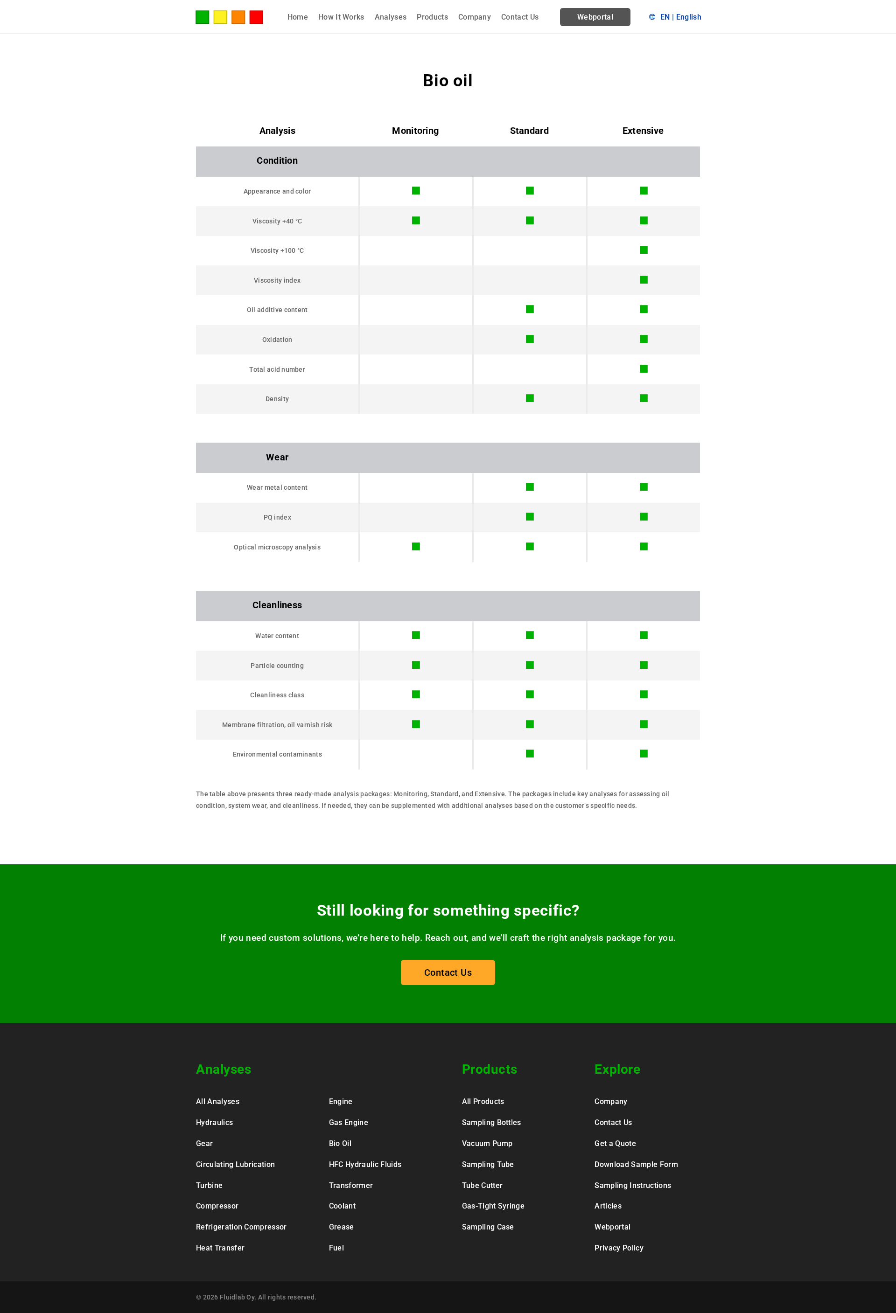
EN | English (680, 17)
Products (432, 17)
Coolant (342, 1206)
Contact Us (520, 17)
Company (474, 17)
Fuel (336, 1248)
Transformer (351, 1185)
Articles (608, 1206)
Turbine (209, 1185)
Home (297, 17)
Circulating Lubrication (235, 1164)
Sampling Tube (488, 1164)
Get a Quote (615, 1143)
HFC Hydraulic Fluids (365, 1164)
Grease (341, 1227)
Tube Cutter (482, 1185)
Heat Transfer (220, 1248)
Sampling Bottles (491, 1122)
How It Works (341, 17)
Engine (341, 1101)
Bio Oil (340, 1143)
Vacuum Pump (487, 1143)
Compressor (217, 1206)
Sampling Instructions (633, 1185)
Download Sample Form (636, 1164)
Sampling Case (488, 1227)
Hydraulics (214, 1122)
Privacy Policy (619, 1248)
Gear (204, 1143)
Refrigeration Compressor (241, 1227)
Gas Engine (348, 1122)
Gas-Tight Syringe (493, 1206)
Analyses (391, 17)
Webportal (595, 17)
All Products (483, 1101)
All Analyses (217, 1101)
